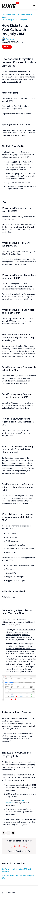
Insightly (23, 20)
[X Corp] (8, 833)
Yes (23, 846)
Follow (6, 47)
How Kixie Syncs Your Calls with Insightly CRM (18, 876)
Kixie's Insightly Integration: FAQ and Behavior (16, 870)
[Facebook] (4, 833)
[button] (34, 5)
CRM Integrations (10, 20)
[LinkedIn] (13, 833)
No (15, 846)
